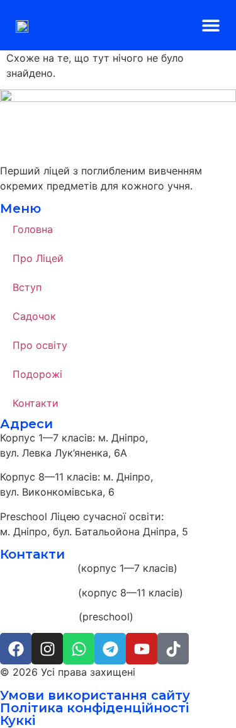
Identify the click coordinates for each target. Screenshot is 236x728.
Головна (33, 229)
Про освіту (40, 345)
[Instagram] (47, 648)
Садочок (34, 316)
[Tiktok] (173, 648)
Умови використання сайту (95, 695)
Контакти (36, 403)
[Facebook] (15, 648)
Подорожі (37, 374)
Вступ (27, 287)
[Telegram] (110, 648)
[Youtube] (141, 648)
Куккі (17, 720)
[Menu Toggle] (210, 25)
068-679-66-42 (38, 616)
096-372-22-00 (37, 592)
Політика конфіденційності (94, 707)
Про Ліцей (38, 258)
